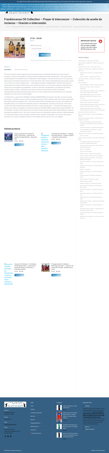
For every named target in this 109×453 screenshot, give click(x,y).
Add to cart (45, 55)
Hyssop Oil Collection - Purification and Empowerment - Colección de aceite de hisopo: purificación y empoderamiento (25, 266)
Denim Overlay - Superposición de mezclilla (91, 155)
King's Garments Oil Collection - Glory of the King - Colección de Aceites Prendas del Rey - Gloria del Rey (25, 136)
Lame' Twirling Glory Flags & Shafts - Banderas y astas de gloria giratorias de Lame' (92, 91)
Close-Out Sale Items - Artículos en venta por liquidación (89, 79)
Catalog (32, 409)
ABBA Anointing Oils (35, 45)
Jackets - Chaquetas (85, 169)
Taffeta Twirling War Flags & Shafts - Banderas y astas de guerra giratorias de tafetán (92, 105)
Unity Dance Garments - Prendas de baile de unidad (91, 213)
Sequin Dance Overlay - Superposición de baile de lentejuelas (92, 201)
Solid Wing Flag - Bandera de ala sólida (90, 100)
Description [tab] (7, 69)
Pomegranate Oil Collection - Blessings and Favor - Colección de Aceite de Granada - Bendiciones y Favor (62, 266)
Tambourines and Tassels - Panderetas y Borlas (90, 133)
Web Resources (34, 426)
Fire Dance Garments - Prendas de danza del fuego (91, 162)
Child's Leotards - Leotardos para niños (90, 76)
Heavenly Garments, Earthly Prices (87, 112)
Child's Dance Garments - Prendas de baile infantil (91, 73)
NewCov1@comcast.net (10, 424)
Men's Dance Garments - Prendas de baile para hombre (90, 115)
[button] (22, 39)
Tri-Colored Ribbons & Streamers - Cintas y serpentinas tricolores (91, 130)
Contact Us (33, 430)
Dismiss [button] (106, 9)
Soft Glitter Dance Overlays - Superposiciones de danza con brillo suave (92, 209)
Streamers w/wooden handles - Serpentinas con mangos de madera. (90, 119)
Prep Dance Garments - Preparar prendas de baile (91, 190)
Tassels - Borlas (84, 135)
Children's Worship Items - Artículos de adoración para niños (91, 69)
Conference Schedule (36, 413)
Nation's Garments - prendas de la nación (91, 183)
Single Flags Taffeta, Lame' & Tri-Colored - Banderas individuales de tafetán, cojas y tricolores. (90, 96)
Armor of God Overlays (86, 151)
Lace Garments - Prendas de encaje (89, 179)
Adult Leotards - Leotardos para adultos (88, 61)
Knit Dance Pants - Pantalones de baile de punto (91, 176)
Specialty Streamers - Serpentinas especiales (91, 127)
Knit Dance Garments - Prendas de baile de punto (91, 172)
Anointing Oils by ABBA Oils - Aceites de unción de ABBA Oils (50, 60)
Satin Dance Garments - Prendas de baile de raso (91, 194)
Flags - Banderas (82, 82)
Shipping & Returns (35, 423)
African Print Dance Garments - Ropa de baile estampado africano (91, 146)
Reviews (32, 419)
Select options (19, 144)
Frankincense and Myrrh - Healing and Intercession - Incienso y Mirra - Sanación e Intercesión (62, 135)
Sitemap (93, 450)
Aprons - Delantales (85, 149)
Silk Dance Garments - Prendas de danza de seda (91, 205)
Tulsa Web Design (100, 450)
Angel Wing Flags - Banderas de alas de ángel (91, 84)
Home (32, 406)
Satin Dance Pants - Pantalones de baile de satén (91, 198)
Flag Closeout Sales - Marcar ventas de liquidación (90, 87)
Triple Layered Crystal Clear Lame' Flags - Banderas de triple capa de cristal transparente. (92, 109)
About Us (32, 416)
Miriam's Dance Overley (86, 181)
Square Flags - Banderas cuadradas (89, 102)
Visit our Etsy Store (36, 433)
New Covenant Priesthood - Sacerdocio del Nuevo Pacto (91, 186)
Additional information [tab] (21, 69)
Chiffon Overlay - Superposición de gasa (90, 153)
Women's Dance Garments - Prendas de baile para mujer (91, 138)
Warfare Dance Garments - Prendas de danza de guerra (92, 217)
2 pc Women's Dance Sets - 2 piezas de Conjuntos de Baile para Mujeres (90, 142)
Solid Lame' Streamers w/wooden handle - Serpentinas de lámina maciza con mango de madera (91, 123)
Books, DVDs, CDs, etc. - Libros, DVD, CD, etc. (89, 67)
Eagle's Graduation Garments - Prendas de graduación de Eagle (91, 158)
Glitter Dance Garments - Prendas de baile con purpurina (92, 166)
